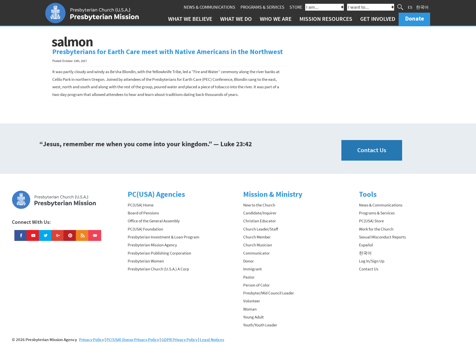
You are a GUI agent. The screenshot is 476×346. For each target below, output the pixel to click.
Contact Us (371, 150)
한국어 (422, 7)
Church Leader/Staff (260, 229)
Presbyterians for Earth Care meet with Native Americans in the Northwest (167, 51)
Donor (248, 261)
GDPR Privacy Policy (179, 339)
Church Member (257, 237)
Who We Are (276, 18)
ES (410, 7)
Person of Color (256, 285)
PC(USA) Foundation (145, 229)
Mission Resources (325, 18)
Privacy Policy (91, 339)
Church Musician (257, 245)
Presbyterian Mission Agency (152, 245)
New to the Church (259, 205)
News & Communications (209, 7)
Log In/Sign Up (371, 261)
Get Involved (377, 18)
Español (366, 245)
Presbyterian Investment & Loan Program (163, 237)
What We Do (236, 18)
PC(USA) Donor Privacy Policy (132, 339)
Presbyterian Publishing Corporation (159, 253)
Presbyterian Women (146, 261)
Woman (250, 309)
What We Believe (190, 18)
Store (296, 7)
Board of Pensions (143, 213)
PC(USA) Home (140, 205)
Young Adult (253, 317)
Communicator (256, 253)
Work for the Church (376, 229)
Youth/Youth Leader (260, 325)
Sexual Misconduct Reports (382, 237)
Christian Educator (259, 221)
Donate (414, 18)
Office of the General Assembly (154, 221)
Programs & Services (262, 7)
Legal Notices (212, 339)
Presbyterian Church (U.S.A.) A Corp (158, 269)
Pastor (249, 277)
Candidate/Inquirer (259, 213)
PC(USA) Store (371, 221)
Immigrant (252, 269)
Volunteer (251, 301)
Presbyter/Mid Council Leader (268, 293)
